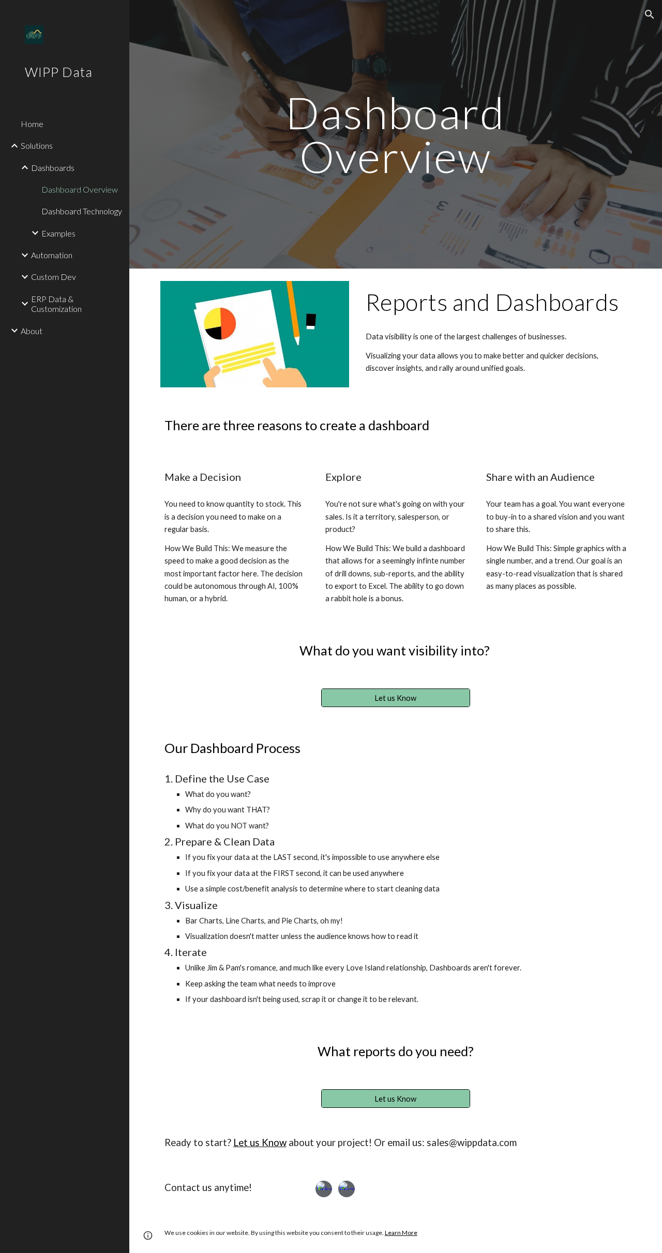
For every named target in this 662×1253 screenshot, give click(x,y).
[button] (649, 14)
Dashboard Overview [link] (79, 189)
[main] (395, 134)
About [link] (31, 331)
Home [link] (32, 124)
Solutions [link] (37, 145)
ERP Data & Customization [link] (56, 304)
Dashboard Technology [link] (81, 211)
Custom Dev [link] (53, 276)
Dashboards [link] (52, 168)
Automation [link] (51, 255)
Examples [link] (58, 233)
